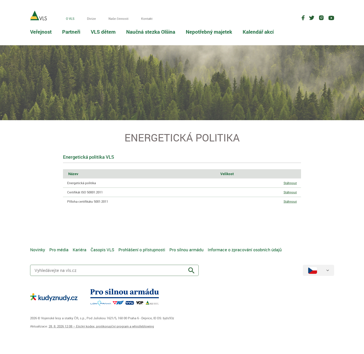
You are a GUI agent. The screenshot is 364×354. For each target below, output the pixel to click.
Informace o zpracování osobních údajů (245, 250)
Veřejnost (41, 32)
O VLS (70, 18)
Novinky (37, 250)
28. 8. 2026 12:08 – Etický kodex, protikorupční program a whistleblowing (101, 326)
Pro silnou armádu (186, 250)
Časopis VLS (102, 250)
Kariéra (79, 250)
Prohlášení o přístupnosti (141, 250)
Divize (91, 18)
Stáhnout (290, 183)
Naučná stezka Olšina (150, 32)
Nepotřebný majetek (209, 32)
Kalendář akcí (258, 32)
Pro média (58, 250)
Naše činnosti (118, 18)
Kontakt (147, 18)
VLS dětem (103, 32)
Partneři (71, 32)
